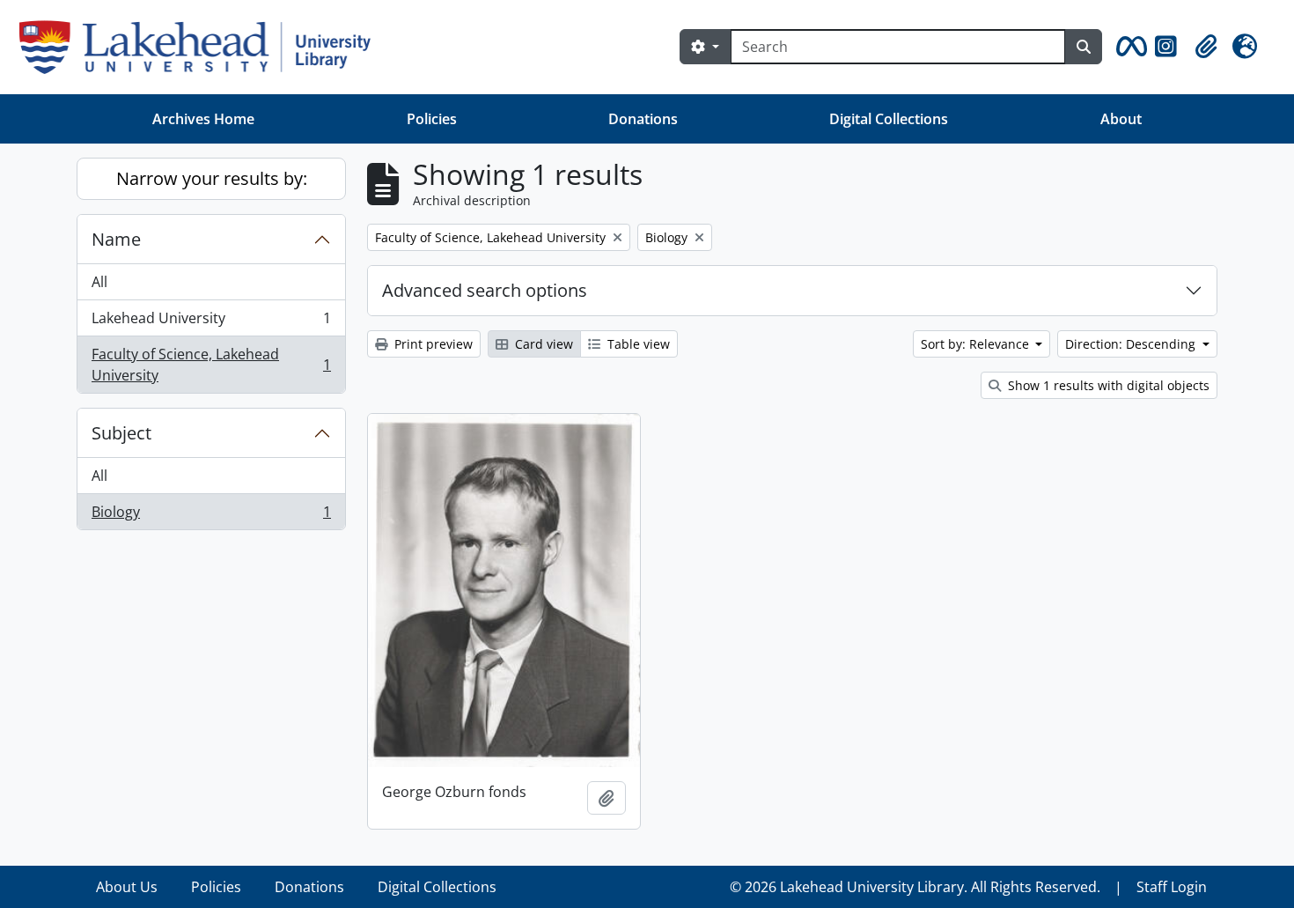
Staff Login (1171, 887)
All (99, 282)
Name (116, 239)
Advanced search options (484, 290)
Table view (637, 344)
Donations (643, 119)
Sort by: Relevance (977, 344)
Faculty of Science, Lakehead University (211, 364)
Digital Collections (888, 119)
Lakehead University (211, 322)
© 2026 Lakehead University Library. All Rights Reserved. (915, 887)
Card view (542, 344)
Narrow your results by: (211, 178)
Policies (432, 119)
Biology (211, 515)
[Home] (202, 47)
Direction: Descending (1132, 344)
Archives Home (203, 119)
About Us (127, 887)
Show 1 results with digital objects (1106, 385)
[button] (1128, 46)
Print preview (432, 344)
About (1121, 119)
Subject (121, 433)
